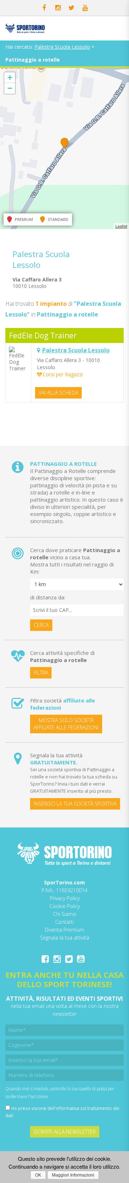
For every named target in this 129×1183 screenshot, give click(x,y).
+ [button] (10, 77)
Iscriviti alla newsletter (65, 1131)
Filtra (41, 672)
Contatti (64, 921)
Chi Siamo (64, 914)
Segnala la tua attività (64, 937)
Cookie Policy (64, 906)
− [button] (10, 88)
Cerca (41, 625)
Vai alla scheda (58, 392)
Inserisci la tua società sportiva (75, 803)
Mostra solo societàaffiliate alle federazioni (66, 724)
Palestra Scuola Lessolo (62, 46)
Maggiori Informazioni (73, 1175)
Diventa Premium (64, 929)
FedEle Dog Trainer (43, 335)
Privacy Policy (65, 898)
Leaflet (121, 226)
